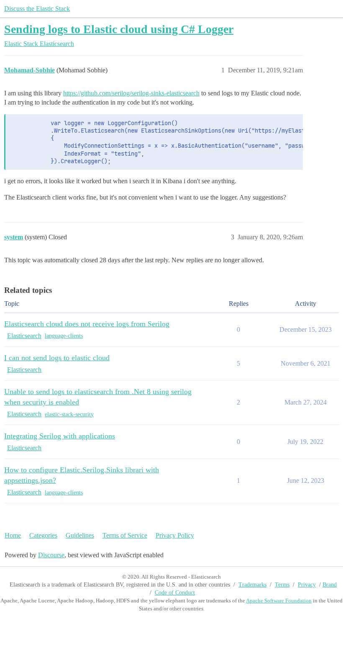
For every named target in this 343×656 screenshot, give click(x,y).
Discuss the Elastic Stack (37, 8)
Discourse (51, 555)
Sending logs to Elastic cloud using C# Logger (118, 29)
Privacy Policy (175, 535)
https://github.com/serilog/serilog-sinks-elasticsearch (131, 93)
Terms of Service (124, 535)
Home (13, 535)
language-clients (64, 336)
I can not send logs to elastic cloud (57, 358)
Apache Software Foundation (279, 600)
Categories (43, 535)
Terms (282, 585)
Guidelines (80, 535)
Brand (330, 585)
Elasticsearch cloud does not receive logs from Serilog (86, 324)
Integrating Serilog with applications (59, 436)
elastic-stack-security (69, 414)
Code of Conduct (175, 592)
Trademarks (252, 585)
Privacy (307, 585)
